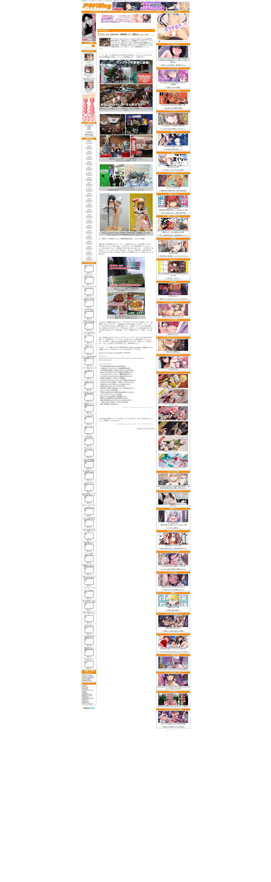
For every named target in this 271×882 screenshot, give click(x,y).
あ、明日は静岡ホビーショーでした (124, 424)
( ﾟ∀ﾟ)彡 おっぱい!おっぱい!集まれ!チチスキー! (116, 376)
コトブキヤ (108, 232)
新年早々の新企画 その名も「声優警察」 (113, 378)
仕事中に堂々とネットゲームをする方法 (112, 386)
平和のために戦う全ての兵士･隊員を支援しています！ (117, 392)
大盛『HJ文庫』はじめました (109, 404)
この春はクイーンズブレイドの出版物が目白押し (115, 368)
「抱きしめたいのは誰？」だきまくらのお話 (114, 402)
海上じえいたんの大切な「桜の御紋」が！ (113, 396)
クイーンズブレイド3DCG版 (109, 390)
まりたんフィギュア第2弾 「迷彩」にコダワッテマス (117, 382)
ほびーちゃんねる (116, 341)
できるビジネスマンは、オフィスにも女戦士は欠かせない (118, 380)
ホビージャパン (124, 39)
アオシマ (114, 234)
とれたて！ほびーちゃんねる (139, 39)
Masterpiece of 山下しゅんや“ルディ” (133, 234)
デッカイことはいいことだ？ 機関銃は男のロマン (116, 374)
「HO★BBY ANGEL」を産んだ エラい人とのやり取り (117, 370)
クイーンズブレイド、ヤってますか (111, 394)
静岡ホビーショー (126, 41)
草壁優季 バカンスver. (143, 232)
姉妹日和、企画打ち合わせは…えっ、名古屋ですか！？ (117, 388)
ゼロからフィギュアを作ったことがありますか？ (115, 384)
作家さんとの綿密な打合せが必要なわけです (114, 398)
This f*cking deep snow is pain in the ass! (113, 366)
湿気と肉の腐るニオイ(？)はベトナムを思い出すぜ (115, 400)
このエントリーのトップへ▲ (146, 428)
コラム (151, 407)
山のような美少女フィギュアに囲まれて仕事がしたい (116, 372)
